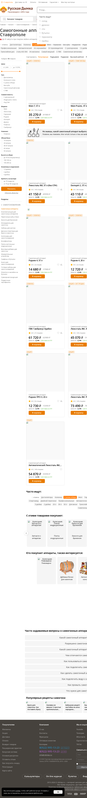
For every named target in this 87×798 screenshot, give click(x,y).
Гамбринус (8, 127)
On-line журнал (54, 776)
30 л (60, 504)
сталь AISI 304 (22, 52)
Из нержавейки (40, 48)
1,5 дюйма (7, 169)
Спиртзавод (33, 501)
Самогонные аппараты (9, 209)
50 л (65, 504)
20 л (54, 504)
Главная (3, 25)
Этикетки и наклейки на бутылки (9, 273)
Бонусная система (9, 752)
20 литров (7, 143)
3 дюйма (7, 174)
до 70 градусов (9, 181)
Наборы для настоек (8, 228)
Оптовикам (42, 2)
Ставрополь (8, 2)
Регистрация (7, 767)
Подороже (65, 57)
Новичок (7, 125)
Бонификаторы (6, 241)
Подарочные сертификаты (5, 281)
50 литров (7, 151)
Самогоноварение (22, 25)
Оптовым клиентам (47, 740)
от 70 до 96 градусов (11, 184)
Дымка (6, 122)
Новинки (7, 134)
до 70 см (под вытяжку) (12, 157)
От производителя (55, 48)
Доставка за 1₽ (21, 2)
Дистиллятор (8, 77)
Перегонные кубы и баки (10, 217)
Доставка (6, 737)
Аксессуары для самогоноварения (7, 237)
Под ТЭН (7, 102)
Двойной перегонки (48, 501)
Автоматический (25, 48)
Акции (5, 733)
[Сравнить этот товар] (61, 110)
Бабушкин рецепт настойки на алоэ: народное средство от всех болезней (72, 707)
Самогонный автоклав (12, 88)
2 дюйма (7, 172)
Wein (49, 45)
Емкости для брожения (9, 220)
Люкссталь (7, 111)
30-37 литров (8, 146)
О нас (41, 729)
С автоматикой (9, 97)
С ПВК (59, 52)
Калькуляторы (32, 776)
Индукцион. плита (10, 100)
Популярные (43, 57)
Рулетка (72, 776)
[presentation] (26, 533)
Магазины (6, 729)
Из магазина (34, 52)
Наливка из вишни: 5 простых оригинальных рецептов (53, 707)
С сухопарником (71, 48)
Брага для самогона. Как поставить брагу (34, 707)
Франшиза (43, 737)
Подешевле (54, 57)
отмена (5, 45)
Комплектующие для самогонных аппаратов (9, 213)
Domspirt (7, 119)
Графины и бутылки (8, 259)
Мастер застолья (68, 2)
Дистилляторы (15, 45)
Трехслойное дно (7, 52)
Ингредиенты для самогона (7, 224)
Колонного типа (9, 80)
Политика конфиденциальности (61, 787)
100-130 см (7, 160)
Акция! (29, 61)
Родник (6, 117)
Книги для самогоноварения (7, 263)
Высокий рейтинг (77, 57)
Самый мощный (48, 52)
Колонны (27, 45)
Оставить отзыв (9, 759)
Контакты (43, 733)
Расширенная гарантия (12, 748)
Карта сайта (7, 770)
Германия (57, 45)
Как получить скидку (11, 763)
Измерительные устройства (7, 255)
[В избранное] (58, 110)
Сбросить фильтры (11, 193)
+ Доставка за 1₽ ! (46, 118)
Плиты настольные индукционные (7, 245)
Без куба (66, 45)
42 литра (7, 148)
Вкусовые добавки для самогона (9, 250)
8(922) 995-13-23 (49, 747)
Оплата (33, 2)
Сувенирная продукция (9, 277)
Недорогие (76, 45)
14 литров (7, 140)
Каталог (11, 25)
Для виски (73, 504)
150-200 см (7, 163)
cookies (17, 791)
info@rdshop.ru (45, 755)
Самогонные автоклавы (72, 52)
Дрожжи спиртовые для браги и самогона (9, 232)
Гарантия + (54, 2)
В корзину (36, 121)
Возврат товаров (9, 744)
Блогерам (43, 744)
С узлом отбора (39, 45)
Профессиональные (8, 48)
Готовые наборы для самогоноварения (8, 268)
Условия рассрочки (10, 755)
